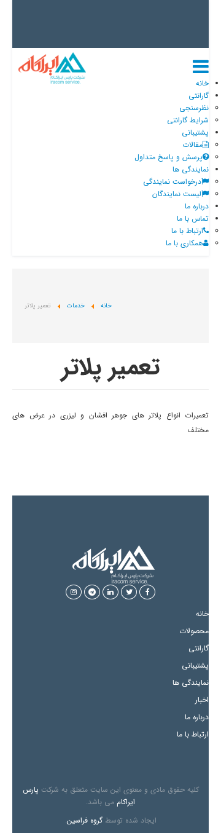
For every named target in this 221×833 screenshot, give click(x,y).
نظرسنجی (194, 108)
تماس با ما (193, 218)
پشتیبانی (195, 132)
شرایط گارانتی (188, 120)
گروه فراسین (85, 820)
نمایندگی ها (191, 169)
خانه (202, 83)
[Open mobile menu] (201, 68)
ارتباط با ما (193, 734)
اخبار (202, 700)
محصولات (194, 631)
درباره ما (197, 206)
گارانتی (198, 95)
